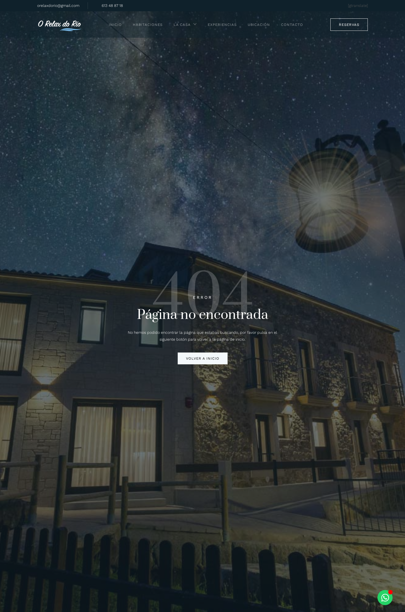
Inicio (115, 25)
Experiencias (222, 25)
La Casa (182, 25)
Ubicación (259, 25)
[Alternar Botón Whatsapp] (385, 597)
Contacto (292, 25)
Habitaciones (148, 25)
